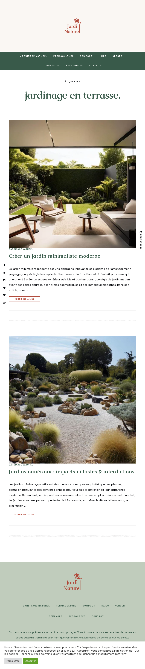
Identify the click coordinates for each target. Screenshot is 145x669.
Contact (95, 65)
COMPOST (86, 56)
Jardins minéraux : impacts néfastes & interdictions (71, 471)
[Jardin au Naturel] (72, 25)
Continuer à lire (24, 299)
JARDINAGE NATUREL (33, 56)
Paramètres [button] (13, 660)
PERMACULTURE (63, 56)
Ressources (74, 65)
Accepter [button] (30, 660)
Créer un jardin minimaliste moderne (54, 256)
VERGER (117, 56)
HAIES (102, 56)
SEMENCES (53, 65)
